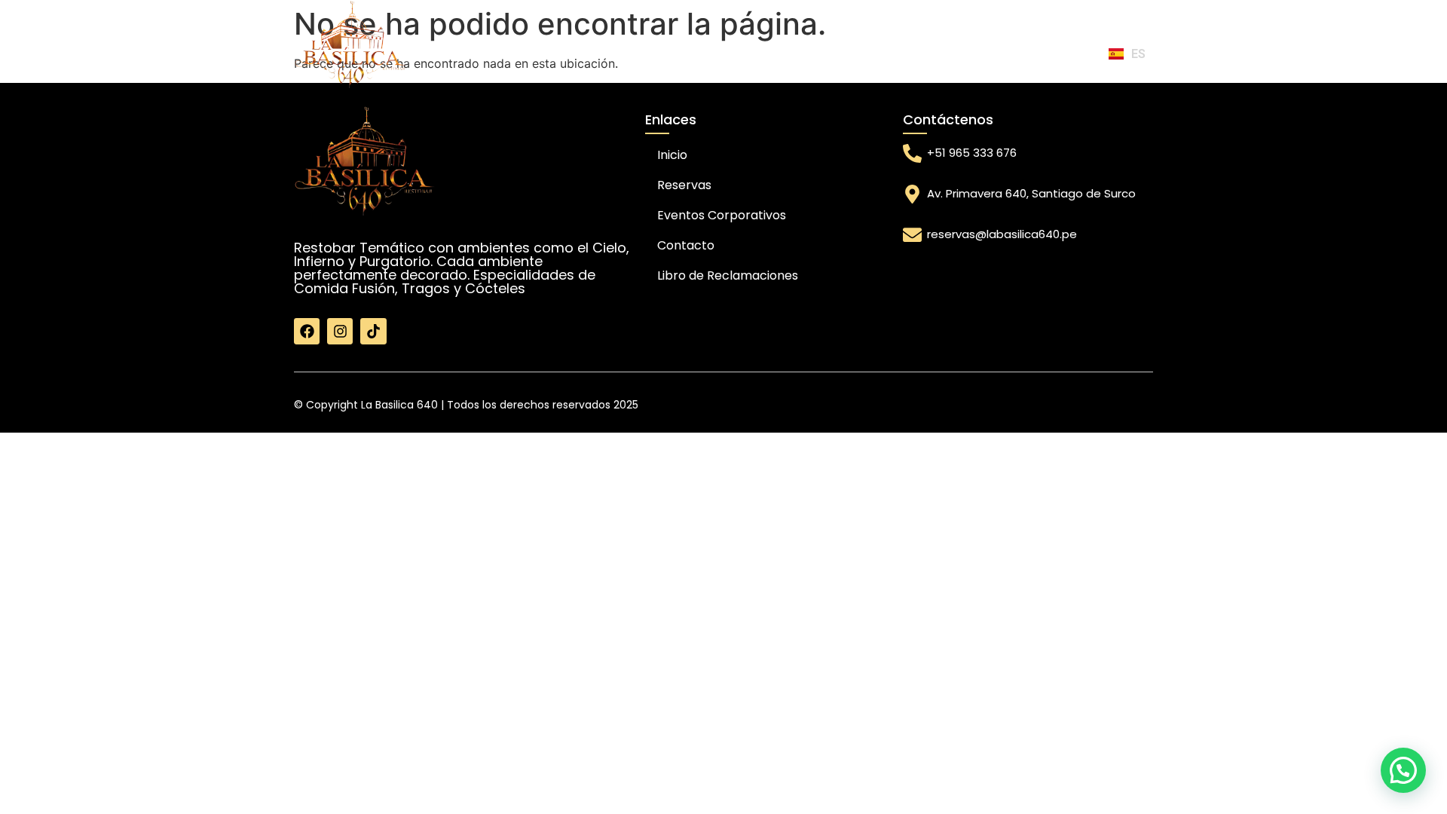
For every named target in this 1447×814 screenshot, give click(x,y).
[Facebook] (307, 331)
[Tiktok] (373, 331)
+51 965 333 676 (972, 153)
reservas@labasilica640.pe (1002, 234)
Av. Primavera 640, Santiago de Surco (1031, 193)
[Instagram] (340, 331)
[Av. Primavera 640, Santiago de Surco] (912, 194)
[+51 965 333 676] (912, 153)
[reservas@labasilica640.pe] (912, 234)
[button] (1403, 770)
